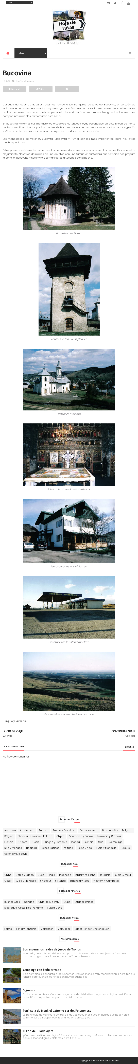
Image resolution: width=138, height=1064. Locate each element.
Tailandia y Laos (79, 880)
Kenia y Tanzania (26, 929)
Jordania (105, 875)
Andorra (43, 830)
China (7, 875)
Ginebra (22, 842)
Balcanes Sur (110, 830)
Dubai (41, 875)
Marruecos (64, 929)
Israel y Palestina (85, 875)
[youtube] (128, 3)
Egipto (8, 929)
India (52, 875)
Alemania (10, 830)
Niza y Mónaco (13, 848)
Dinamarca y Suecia (80, 836)
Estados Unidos (84, 902)
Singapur (45, 880)
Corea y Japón (25, 875)
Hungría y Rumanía (24, 81)
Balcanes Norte (89, 830)
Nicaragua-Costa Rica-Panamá (23, 907)
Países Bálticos (50, 848)
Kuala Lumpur (123, 875)
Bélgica (8, 836)
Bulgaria (127, 830)
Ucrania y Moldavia (15, 853)
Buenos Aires (12, 902)
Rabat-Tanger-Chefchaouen (92, 929)
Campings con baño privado (42, 970)
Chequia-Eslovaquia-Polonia (35, 836)
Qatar (7, 880)
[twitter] (115, 3)
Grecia (35, 842)
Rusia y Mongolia (106, 848)
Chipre (60, 836)
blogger (129, 747)
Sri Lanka (60, 880)
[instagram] (108, 3)
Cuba (67, 902)
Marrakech (47, 929)
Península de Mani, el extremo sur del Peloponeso (57, 1011)
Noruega (31, 848)
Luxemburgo (115, 842)
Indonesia (65, 875)
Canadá (29, 902)
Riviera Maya (54, 907)
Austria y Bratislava (64, 830)
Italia (100, 842)
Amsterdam (27, 830)
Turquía (125, 848)
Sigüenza (29, 990)
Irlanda (75, 842)
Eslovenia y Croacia (109, 836)
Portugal (68, 848)
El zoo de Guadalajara (38, 1031)
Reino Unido (85, 848)
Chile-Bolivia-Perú (49, 902)
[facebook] (121, 3)
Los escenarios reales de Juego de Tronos (52, 949)
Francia (8, 842)
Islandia (88, 842)
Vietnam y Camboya (106, 880)
